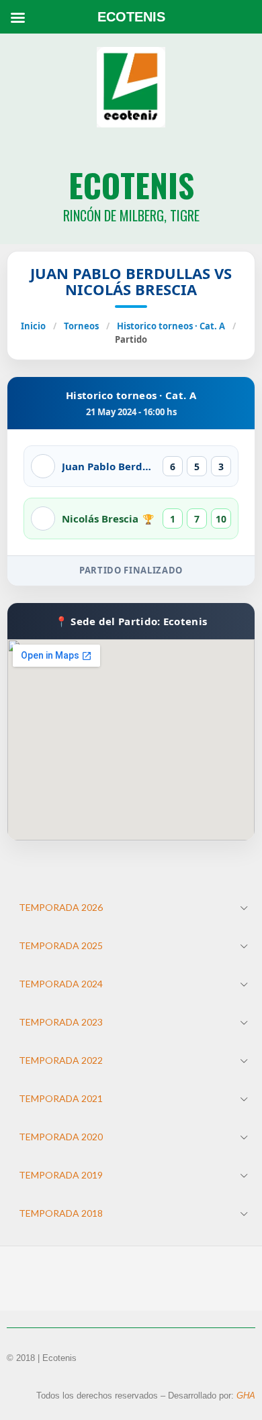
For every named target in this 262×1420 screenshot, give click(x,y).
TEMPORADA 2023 (61, 1022)
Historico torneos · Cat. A (171, 326)
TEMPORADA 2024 (61, 983)
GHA (245, 1395)
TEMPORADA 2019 (61, 1175)
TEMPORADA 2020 (61, 1136)
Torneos (81, 326)
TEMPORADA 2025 (61, 945)
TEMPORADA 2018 (61, 1213)
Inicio (33, 326)
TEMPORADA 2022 (61, 1060)
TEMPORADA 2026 (61, 907)
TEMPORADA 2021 (61, 1098)
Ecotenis (131, 185)
